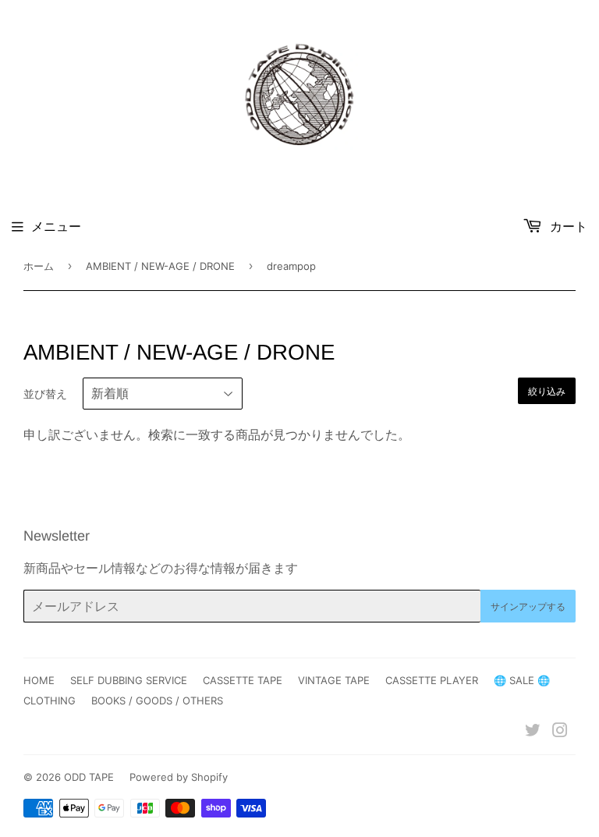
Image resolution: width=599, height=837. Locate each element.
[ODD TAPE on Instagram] (560, 731)
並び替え (45, 393)
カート (566, 226)
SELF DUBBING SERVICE (128, 680)
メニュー (56, 226)
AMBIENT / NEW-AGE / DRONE (160, 266)
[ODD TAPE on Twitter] (533, 731)
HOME (39, 680)
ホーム (38, 266)
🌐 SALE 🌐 (522, 680)
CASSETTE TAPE (242, 680)
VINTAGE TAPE (334, 680)
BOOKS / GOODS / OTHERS (157, 700)
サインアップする (528, 606)
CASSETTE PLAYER (431, 680)
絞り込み (546, 391)
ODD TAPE (89, 777)
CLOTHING (49, 700)
